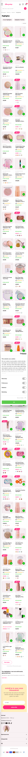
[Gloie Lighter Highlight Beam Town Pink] (20, 321)
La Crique (5, 620)
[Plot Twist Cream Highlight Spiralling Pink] (20, 454)
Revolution (5, 92)
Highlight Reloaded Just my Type (7, 94)
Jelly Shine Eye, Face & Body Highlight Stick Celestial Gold (7, 570)
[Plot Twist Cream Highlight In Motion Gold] (20, 218)
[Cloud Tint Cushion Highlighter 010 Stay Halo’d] (8, 218)
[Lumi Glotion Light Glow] (8, 638)
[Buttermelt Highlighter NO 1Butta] (20, 426)
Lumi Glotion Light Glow (7, 647)
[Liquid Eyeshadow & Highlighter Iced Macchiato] (8, 613)
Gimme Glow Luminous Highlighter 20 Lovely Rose (6, 201)
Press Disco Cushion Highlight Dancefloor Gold (20, 491)
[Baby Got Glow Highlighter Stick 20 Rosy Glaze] (20, 508)
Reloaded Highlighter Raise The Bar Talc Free (19, 120)
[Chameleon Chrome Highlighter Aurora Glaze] (8, 58)
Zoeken (25, 8)
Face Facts (5, 594)
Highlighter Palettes (19, 19)
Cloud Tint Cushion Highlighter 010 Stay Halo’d (7, 227)
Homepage (3, 12)
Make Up (8, 12)
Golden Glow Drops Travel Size (7, 278)
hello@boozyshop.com (6, 720)
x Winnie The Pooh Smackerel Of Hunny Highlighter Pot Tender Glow (19, 253)
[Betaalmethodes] (4, 752)
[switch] (24, 383)
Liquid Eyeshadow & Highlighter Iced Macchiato (7, 622)
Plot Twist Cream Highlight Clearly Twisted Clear (7, 491)
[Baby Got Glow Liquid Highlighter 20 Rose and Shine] (8, 426)
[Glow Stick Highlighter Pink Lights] (20, 587)
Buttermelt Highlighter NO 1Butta (18, 437)
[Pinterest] (4, 723)
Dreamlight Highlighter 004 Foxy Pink (6, 517)
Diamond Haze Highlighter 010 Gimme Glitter (6, 304)
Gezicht (13, 12)
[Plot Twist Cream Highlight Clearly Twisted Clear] (8, 481)
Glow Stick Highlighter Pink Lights (19, 596)
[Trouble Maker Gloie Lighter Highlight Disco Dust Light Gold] (20, 137)
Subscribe (14, 707)
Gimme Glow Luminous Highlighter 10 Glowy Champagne (7, 120)
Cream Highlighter (7, 19)
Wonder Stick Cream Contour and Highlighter (20, 174)
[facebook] (9, 723)
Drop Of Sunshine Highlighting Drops (19, 411)
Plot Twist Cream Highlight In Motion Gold (20, 227)
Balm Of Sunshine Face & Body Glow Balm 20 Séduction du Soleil (7, 147)
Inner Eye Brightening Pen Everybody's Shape (19, 41)
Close (14, 734)
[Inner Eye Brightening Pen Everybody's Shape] (20, 32)
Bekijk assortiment (2, 3)
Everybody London (19, 594)
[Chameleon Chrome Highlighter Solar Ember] (8, 32)
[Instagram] (2, 723)
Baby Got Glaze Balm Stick (19, 94)
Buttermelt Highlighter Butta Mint (19, 648)
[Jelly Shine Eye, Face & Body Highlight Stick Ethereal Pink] (20, 534)
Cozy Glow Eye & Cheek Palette (7, 331)
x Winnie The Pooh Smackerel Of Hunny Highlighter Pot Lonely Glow (7, 411)
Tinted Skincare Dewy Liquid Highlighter (6, 596)
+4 (10, 182)
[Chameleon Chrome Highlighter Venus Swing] (20, 295)
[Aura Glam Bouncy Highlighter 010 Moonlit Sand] (8, 534)
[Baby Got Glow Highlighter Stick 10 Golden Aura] (20, 191)
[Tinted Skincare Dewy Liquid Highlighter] (8, 587)
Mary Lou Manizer (19, 67)
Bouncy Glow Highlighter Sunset (20, 570)
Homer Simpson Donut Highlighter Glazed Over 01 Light (8, 464)
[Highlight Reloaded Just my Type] (8, 85)
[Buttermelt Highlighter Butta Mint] (20, 638)
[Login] (20, 4)
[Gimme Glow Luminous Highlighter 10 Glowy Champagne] (8, 111)
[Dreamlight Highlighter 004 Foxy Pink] (8, 508)
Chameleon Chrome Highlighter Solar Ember (7, 41)
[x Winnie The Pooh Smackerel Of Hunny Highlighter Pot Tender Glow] (20, 244)
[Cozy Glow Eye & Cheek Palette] (8, 321)
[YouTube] (6, 723)
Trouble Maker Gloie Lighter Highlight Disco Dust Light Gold (20, 147)
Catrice (4, 225)
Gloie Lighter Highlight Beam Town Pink (19, 331)
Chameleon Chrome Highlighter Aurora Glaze (7, 68)
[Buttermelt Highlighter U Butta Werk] (8, 164)
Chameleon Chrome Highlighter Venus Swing (20, 304)
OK (14, 402)
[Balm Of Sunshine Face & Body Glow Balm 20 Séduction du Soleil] (8, 137)
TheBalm (17, 65)
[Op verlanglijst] (12, 28)
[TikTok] (11, 723)
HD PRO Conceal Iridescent (19, 622)
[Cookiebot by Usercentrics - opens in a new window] (20, 354)
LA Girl (16, 620)
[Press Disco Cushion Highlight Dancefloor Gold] (20, 481)
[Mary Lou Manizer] (20, 58)
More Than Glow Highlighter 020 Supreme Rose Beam (20, 278)
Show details (20, 397)
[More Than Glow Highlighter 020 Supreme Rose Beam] (20, 268)
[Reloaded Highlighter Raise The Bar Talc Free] (20, 111)
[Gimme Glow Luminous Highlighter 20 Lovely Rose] (8, 191)
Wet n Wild (5, 39)
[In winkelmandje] (11, 35)
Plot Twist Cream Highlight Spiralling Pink (20, 463)
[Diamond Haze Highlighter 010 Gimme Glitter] (8, 295)
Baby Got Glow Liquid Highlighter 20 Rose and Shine (7, 435)
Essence (17, 39)
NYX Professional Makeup (7, 172)
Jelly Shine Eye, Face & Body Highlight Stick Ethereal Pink (19, 543)
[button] (3, 49)
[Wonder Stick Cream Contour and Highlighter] (20, 164)
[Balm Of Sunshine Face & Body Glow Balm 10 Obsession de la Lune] (8, 244)
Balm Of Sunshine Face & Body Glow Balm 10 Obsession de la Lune (7, 253)
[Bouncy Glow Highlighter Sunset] (20, 560)
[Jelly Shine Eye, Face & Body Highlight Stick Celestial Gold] (8, 560)
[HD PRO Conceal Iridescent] (20, 613)
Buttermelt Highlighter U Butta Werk (7, 174)
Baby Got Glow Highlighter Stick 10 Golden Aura (20, 201)
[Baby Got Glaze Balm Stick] (20, 85)
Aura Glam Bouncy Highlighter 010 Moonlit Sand (7, 543)
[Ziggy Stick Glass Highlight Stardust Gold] (20, 348)
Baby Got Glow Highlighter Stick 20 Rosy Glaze (20, 517)
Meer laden (7, 662)
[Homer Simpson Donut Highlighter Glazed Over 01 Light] (8, 454)
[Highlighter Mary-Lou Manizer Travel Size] (8, 348)
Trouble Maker (18, 144)
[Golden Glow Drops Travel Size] (8, 268)
